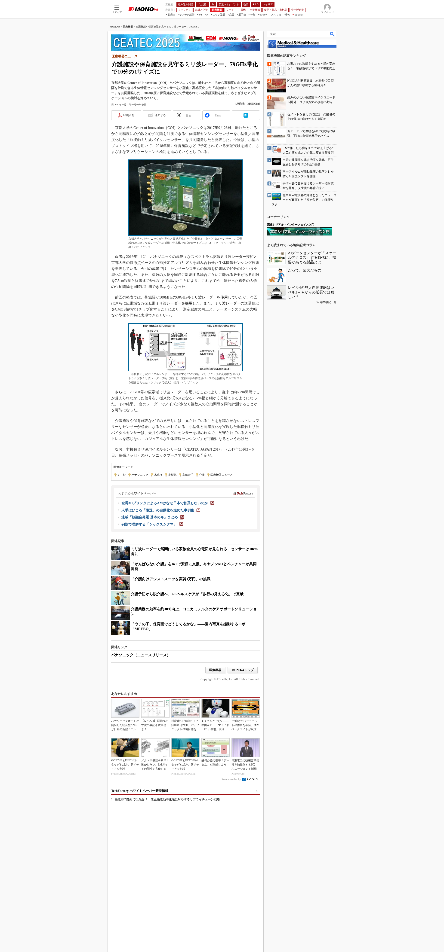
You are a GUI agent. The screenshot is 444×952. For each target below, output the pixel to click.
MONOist (115, 26)
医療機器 (128, 26)
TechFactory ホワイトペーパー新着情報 (139, 791)
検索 (332, 34)
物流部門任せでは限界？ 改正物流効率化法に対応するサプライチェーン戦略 (167, 799)
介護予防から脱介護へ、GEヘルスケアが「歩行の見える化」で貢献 (187, 594)
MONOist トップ (242, 670)
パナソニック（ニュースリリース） (140, 655)
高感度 (158, 474)
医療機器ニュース (221, 474)
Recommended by (232, 779)
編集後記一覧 (328, 302)
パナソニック (140, 474)
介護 (202, 474)
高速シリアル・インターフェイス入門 (290, 224)
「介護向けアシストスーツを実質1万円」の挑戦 (170, 579)
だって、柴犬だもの (304, 270)
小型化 (172, 474)
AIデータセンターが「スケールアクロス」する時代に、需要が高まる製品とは (312, 257)
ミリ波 (121, 474)
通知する (160, 115)
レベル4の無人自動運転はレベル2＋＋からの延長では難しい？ (311, 292)
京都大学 (187, 474)
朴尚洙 (240, 103)
